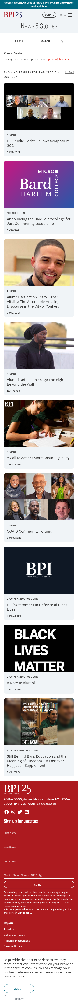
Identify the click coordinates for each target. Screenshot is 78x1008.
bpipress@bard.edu (58, 59)
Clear (69, 72)
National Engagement (17, 940)
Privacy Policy (64, 909)
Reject (18, 999)
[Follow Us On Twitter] (20, 811)
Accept (19, 988)
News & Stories (13, 946)
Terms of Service (16, 912)
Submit (39, 884)
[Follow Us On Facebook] (6, 811)
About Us (9, 929)
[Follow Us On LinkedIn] (26, 811)
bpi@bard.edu (46, 803)
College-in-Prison (14, 935)
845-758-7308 (24, 803)
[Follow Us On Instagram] (13, 811)
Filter (19, 41)
